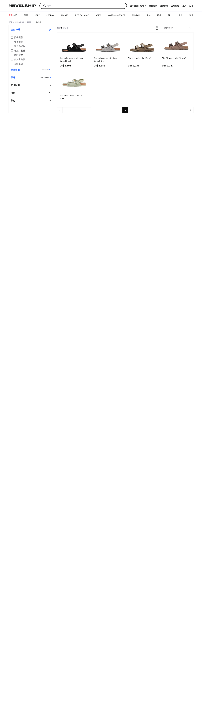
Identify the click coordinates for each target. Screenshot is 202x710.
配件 (159, 15)
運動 (26, 15)
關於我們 (153, 6)
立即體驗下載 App (138, 6)
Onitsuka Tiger (116, 15)
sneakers (19, 22)
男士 (170, 15)
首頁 (10, 22)
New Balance (82, 15)
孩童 (191, 15)
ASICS (99, 15)
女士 (181, 15)
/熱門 (13, 15)
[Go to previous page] (59, 110)
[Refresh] (50, 30)
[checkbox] (12, 37)
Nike (37, 15)
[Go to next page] (190, 110)
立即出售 (175, 6)
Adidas (64, 15)
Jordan (50, 15)
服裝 (148, 15)
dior (29, 22)
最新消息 (164, 6)
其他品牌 (136, 15)
